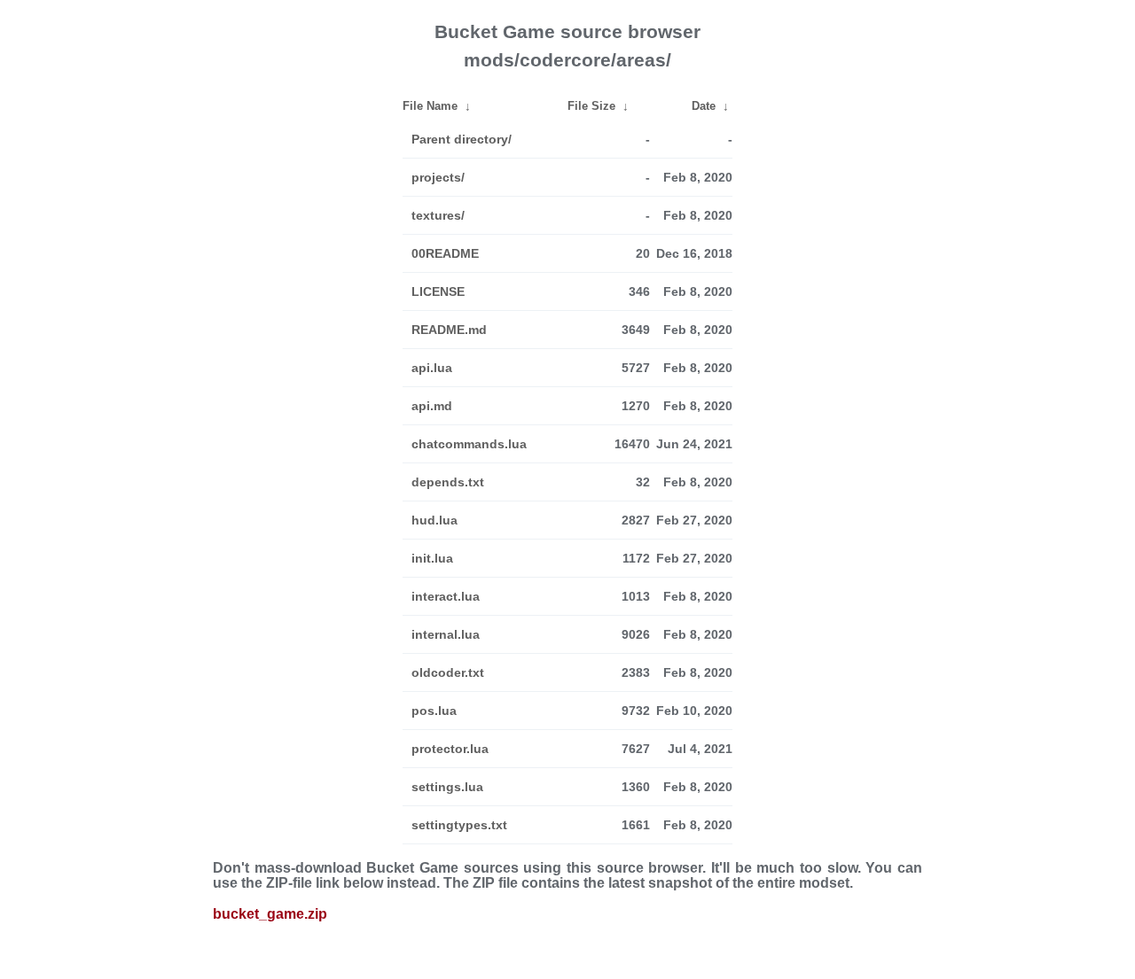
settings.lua (447, 787)
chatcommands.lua (469, 444)
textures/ (438, 215)
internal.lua (445, 634)
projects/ (438, 177)
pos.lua (434, 710)
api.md (431, 406)
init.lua (432, 558)
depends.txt (447, 482)
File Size (591, 106)
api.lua (431, 368)
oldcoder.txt (447, 672)
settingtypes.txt (459, 825)
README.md (449, 329)
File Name (430, 106)
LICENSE (438, 291)
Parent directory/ (461, 139)
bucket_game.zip (270, 913)
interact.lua (445, 596)
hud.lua (434, 520)
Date (704, 106)
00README (445, 253)
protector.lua (450, 749)
